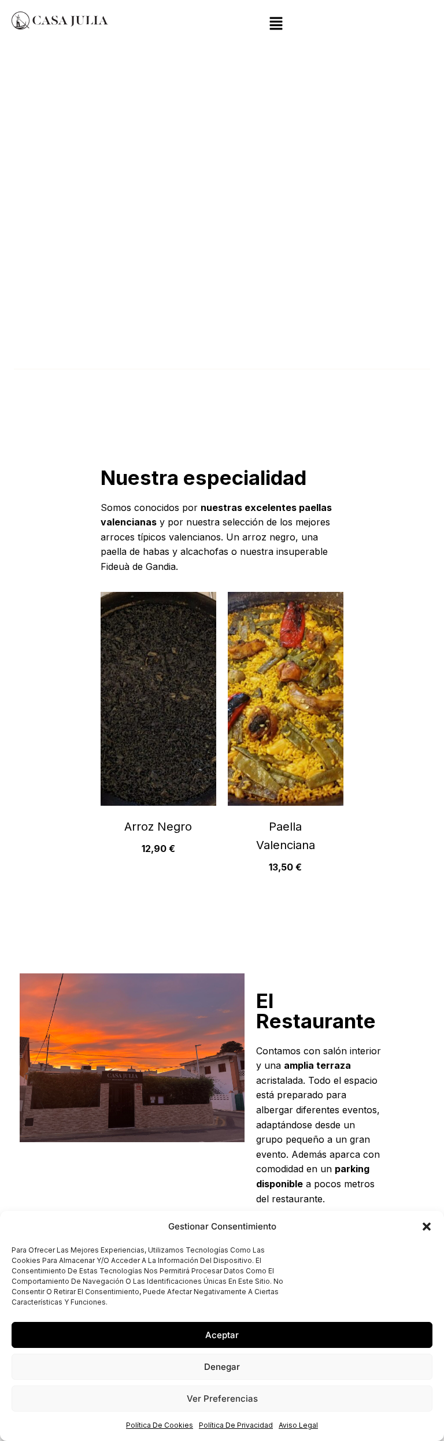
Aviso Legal (298, 1425)
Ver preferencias (222, 1398)
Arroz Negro (158, 827)
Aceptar (222, 1334)
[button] (426, 1226)
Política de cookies (159, 1425)
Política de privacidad (236, 1425)
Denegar (222, 1366)
